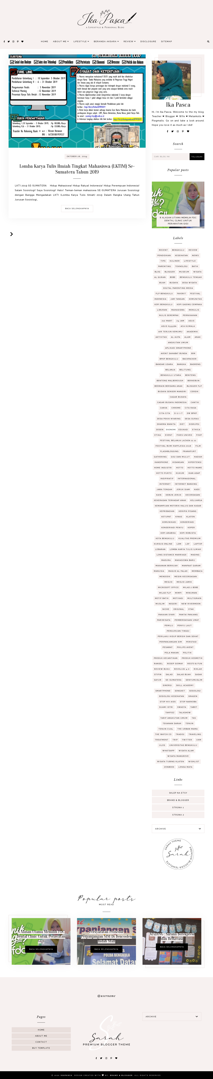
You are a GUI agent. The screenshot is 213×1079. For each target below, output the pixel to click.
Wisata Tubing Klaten (170, 762)
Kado (197, 490)
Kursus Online (163, 544)
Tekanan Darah (172, 723)
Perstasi (191, 642)
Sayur (157, 680)
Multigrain (194, 598)
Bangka (181, 364)
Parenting (164, 266)
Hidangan (178, 462)
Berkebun (194, 381)
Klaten (190, 517)
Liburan (162, 310)
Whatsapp (168, 751)
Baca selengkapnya (77, 209)
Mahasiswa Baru (185, 560)
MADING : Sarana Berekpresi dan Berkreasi (172, 936)
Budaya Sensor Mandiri (172, 392)
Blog (157, 272)
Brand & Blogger (178, 800)
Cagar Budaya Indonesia (172, 402)
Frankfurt (189, 451)
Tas (194, 718)
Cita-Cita (164, 413)
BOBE (173, 277)
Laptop (198, 544)
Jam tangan (178, 299)
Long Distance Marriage (172, 555)
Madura (166, 560)
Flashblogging (169, 451)
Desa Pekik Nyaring (169, 419)
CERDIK (194, 392)
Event (168, 435)
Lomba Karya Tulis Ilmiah (185, 549)
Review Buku (162, 669)
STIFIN (158, 675)
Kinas (178, 517)
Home (44, 41)
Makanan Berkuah (167, 566)
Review (129, 41)
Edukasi (183, 430)
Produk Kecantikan (166, 658)
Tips (163, 261)
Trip (175, 740)
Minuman (191, 593)
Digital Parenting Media (178, 288)
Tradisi (180, 734)
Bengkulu (178, 250)
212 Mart (167, 321)
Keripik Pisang (187, 511)
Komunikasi (169, 522)
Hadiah (198, 457)
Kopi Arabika (168, 533)
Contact (41, 1042)
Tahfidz (170, 713)
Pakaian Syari (166, 615)
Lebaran (160, 549)
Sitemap (166, 41)
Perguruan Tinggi (178, 631)
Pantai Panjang (188, 615)
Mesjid (168, 582)
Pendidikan (164, 256)
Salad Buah (184, 675)
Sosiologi (195, 691)
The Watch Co (163, 734)
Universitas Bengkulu (183, 745)
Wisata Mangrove (178, 756)
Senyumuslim (194, 680)
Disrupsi (194, 424)
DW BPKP (192, 413)
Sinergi (167, 685)
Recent (163, 250)
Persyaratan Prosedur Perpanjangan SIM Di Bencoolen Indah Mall (106, 936)
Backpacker (190, 359)
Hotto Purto (164, 473)
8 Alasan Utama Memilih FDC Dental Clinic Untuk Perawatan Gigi (178, 220)
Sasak (198, 675)
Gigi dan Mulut (180, 457)
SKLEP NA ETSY (178, 793)
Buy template (41, 1048)
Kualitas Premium (190, 538)
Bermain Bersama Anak (169, 386)
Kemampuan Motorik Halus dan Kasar (178, 506)
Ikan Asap (194, 473)
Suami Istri (166, 707)
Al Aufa (175, 337)
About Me (60, 41)
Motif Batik (162, 598)
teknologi (181, 266)
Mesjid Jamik (184, 582)
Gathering (160, 457)
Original (179, 609)
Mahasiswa (178, 310)
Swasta (181, 707)
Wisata (197, 272)
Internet (165, 484)
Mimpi (178, 593)
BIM (193, 353)
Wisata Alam (186, 751)
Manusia (159, 571)
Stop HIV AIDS (168, 702)
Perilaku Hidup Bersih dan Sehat (178, 636)
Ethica (196, 430)
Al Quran (160, 277)
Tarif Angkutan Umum (174, 718)
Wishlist (193, 762)
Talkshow (185, 713)
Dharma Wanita (166, 424)
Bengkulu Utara (171, 375)
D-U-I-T (178, 413)
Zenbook (169, 767)
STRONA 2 (178, 815)
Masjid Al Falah (178, 571)
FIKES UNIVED (184, 435)
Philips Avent (185, 647)
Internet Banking (186, 484)
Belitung (185, 370)
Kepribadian (167, 511)
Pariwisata (163, 620)
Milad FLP (165, 593)
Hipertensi (195, 462)
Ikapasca (66, 1075)
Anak (198, 337)
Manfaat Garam (191, 566)
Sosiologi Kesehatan (171, 696)
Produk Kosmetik (192, 658)
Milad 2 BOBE (190, 587)
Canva (163, 408)
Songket (180, 691)
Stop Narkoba (188, 702)
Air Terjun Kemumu (170, 332)
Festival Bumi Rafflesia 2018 (173, 446)
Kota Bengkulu (165, 538)
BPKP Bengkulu (169, 359)
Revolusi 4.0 (182, 669)
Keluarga (196, 500)
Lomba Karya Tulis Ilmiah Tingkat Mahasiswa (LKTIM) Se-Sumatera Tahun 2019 (77, 169)
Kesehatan (181, 256)
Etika (158, 435)
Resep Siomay (175, 664)
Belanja (170, 370)
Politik (187, 653)
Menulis (194, 310)
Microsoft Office (168, 587)
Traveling (195, 734)
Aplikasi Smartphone (178, 348)
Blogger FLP (194, 386)
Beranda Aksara (105, 41)
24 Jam (180, 321)
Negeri (173, 604)
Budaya (174, 283)
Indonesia (160, 299)
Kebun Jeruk (173, 495)
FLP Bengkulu (164, 294)
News (195, 256)
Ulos (162, 745)
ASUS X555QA (169, 326)
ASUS (191, 321)
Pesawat (168, 647)
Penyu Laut (184, 626)
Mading (195, 555)
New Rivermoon (191, 604)
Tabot (193, 707)
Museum (184, 272)
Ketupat (166, 517)
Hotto (179, 468)
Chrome (176, 408)
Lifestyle (81, 41)
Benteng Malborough (170, 381)
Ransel (158, 664)
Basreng (195, 364)
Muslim (160, 604)
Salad (169, 675)
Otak (191, 609)
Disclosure (148, 41)
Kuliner (175, 261)
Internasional (187, 479)
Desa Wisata (189, 283)
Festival (195, 294)
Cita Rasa (190, 408)
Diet (182, 424)
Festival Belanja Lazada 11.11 (178, 441)
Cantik (195, 402)
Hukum (180, 473)
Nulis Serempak (169, 315)
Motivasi (178, 598)
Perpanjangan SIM (171, 642)
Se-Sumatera (174, 680)
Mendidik (165, 577)
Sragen (192, 696)
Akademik (192, 332)
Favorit (181, 294)
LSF (188, 544)
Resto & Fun (194, 664)
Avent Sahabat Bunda (174, 353)
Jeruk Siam (183, 490)
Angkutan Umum (178, 343)
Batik (195, 266)
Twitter (187, 740)
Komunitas (195, 299)
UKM (198, 740)
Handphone (161, 462)
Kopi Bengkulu (164, 304)
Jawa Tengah (164, 490)
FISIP (199, 435)
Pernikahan (190, 315)
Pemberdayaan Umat (187, 620)
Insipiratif (167, 479)
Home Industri (163, 468)
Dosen (160, 430)
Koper (191, 528)
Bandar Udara (164, 364)
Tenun (190, 723)
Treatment (161, 740)
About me (41, 1036)
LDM (179, 544)
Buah (162, 283)
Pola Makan (172, 653)
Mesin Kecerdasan (185, 577)
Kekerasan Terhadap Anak (170, 500)
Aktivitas (161, 337)
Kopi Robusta (188, 533)
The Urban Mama (187, 729)
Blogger (170, 272)
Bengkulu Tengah (191, 277)
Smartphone (163, 691)
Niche (165, 609)
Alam (187, 337)
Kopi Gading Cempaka (189, 304)
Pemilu (169, 626)
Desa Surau (192, 419)
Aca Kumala (188, 326)
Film (198, 446)
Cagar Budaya (178, 397)
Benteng (190, 375)
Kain (159, 495)
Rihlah (198, 669)
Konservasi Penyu (172, 528)
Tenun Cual (166, 729)
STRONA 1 (178, 807)
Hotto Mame (195, 468)
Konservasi (187, 522)
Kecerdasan (193, 495)
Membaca (197, 571)
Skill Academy (185, 685)
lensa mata (185, 767)
